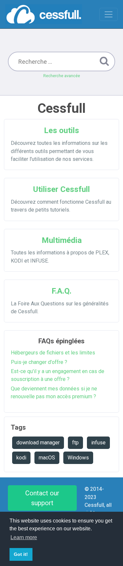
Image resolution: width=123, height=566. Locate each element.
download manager (38, 442)
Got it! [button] (21, 554)
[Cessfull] (43, 14)
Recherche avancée (61, 75)
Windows (78, 458)
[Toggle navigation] (108, 14)
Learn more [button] (23, 537)
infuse (98, 442)
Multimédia (62, 240)
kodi (21, 458)
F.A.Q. (61, 291)
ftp (75, 442)
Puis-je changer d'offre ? (39, 362)
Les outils (61, 130)
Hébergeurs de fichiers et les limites (53, 353)
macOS (47, 458)
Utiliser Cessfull (61, 189)
